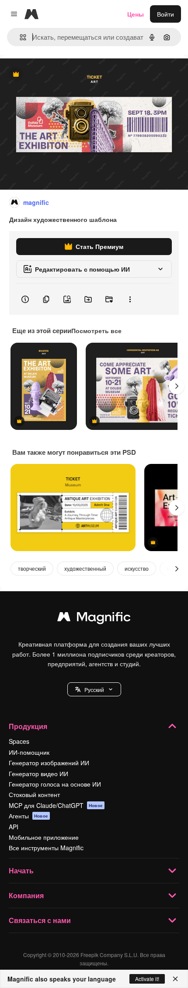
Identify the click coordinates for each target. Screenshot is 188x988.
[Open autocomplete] (19, 37)
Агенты (28, 815)
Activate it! (147, 978)
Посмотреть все (96, 330)
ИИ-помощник (29, 752)
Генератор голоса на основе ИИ (55, 784)
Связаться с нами (40, 920)
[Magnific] (94, 618)
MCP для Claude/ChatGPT (56, 805)
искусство (137, 568)
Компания (26, 895)
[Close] (175, 979)
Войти (165, 14)
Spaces (19, 741)
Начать (21, 870)
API (13, 826)
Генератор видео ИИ (38, 773)
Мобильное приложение (44, 837)
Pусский (94, 689)
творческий (32, 568)
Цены (135, 14)
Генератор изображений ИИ (49, 762)
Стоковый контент (34, 794)
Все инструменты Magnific (46, 847)
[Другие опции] (130, 299)
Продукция (28, 726)
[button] (94, 689)
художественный (85, 568)
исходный (58, 74)
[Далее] (177, 386)
